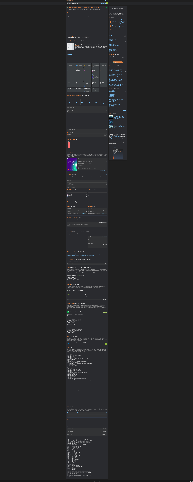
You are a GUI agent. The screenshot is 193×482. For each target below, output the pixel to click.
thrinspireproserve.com (95, 253)
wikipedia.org (113, 27)
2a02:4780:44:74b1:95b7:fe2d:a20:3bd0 (116, 99)
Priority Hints (79, 90)
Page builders (70, 63)
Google (73, 284)
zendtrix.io (111, 40)
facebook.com (113, 21)
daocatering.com (112, 46)
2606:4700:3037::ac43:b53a (114, 98)
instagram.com (122, 21)
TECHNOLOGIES (102, 0)
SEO (77, 82)
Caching (94, 82)
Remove (112, 138)
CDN (93, 88)
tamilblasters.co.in (91, 255)
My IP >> (124, 110)
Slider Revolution (96, 77)
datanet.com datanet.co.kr (114, 83)
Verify (73, 336)
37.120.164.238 (112, 101)
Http (70, 347)
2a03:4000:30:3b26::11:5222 (114, 104)
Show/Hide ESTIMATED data (116, 133)
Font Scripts (78, 63)
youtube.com (121, 19)
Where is (78, 231)
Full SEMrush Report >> (103, 170)
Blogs (69, 82)
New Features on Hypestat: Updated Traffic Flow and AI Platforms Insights (119, 122)
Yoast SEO (95, 73)
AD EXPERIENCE (91, 0)
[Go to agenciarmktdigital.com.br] (99, 7)
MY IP (105, 0)
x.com (112, 22)
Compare (103, 3)
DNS (70, 406)
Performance (78, 88)
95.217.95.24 (111, 105)
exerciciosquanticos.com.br (114, 50)
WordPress (103, 70)
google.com (113, 19)
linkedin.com (121, 25)
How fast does (79, 259)
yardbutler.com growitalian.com (115, 78)
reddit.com (121, 23)
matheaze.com (87, 253)
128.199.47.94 (111, 95)
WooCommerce (87, 70)
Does (80, 267)
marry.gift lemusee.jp (113, 73)
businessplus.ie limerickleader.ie (115, 80)
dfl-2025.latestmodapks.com (114, 45)
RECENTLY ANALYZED (82, 0)
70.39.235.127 (111, 106)
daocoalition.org (112, 48)
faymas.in (111, 51)
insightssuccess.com (71, 253)
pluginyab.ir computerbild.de (114, 70)
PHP (77, 71)
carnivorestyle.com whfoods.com (116, 84)
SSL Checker (76, 303)
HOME (75, 0)
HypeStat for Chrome (118, 62)
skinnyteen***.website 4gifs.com (115, 79)
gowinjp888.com (112, 44)
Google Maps (103, 65)
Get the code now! (117, 147)
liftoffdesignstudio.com (80, 253)
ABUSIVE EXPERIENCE (96, 0)
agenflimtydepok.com (71, 255)
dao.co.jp (111, 35)
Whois (70, 419)
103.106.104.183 (112, 91)
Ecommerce (86, 69)
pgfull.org (77, 255)
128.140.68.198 (112, 103)
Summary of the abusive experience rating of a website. (76, 219)
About (101, 481)
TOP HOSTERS (87, 0)
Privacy (98, 481)
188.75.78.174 (111, 93)
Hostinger (70, 90)
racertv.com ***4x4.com (114, 67)
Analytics (94, 63)
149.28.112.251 (111, 96)
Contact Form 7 (95, 76)
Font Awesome (79, 65)
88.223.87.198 (90, 35)
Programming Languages (78, 70)
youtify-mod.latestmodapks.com (115, 36)
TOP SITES (77, 0)
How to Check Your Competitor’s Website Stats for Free (119, 126)
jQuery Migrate (87, 86)
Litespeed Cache (96, 74)
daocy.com (111, 41)
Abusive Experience (74, 217)
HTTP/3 (86, 90)
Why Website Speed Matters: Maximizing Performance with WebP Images (119, 117)
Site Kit (94, 66)
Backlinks (71, 174)
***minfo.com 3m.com (113, 81)
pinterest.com (113, 29)
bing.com (112, 25)
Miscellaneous (87, 88)
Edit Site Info (69, 54)
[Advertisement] (87, 25)
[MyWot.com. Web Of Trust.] (68, 294)
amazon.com (121, 22)
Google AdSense (88, 65)
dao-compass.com (112, 49)
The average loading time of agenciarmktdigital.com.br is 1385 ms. (78, 261)
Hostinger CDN (95, 90)
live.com (120, 27)
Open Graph (87, 91)
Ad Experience (73, 202)
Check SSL (105, 312)
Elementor (70, 65)
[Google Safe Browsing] (67, 290)
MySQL (70, 70)
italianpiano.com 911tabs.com (115, 85)
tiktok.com (113, 23)
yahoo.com (121, 26)
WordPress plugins (94, 70)
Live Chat (102, 82)
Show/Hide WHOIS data (115, 136)
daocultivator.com (112, 39)
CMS (101, 69)
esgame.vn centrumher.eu (114, 76)
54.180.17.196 (111, 90)
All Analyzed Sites (91, 481)
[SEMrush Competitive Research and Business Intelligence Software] (71, 152)
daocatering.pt (112, 37)
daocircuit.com (112, 34)
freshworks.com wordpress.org (115, 69)
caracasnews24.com (84, 255)
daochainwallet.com (113, 43)
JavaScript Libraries (86, 83)
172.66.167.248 (112, 94)
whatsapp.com (122, 29)
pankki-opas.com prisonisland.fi (115, 74)
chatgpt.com (113, 26)
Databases (70, 69)
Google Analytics (96, 65)
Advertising (86, 63)
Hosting (69, 88)
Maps (101, 63)
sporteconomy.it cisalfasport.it (115, 71)
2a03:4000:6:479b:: (113, 100)
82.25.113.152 (111, 108)
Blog (95, 481)
